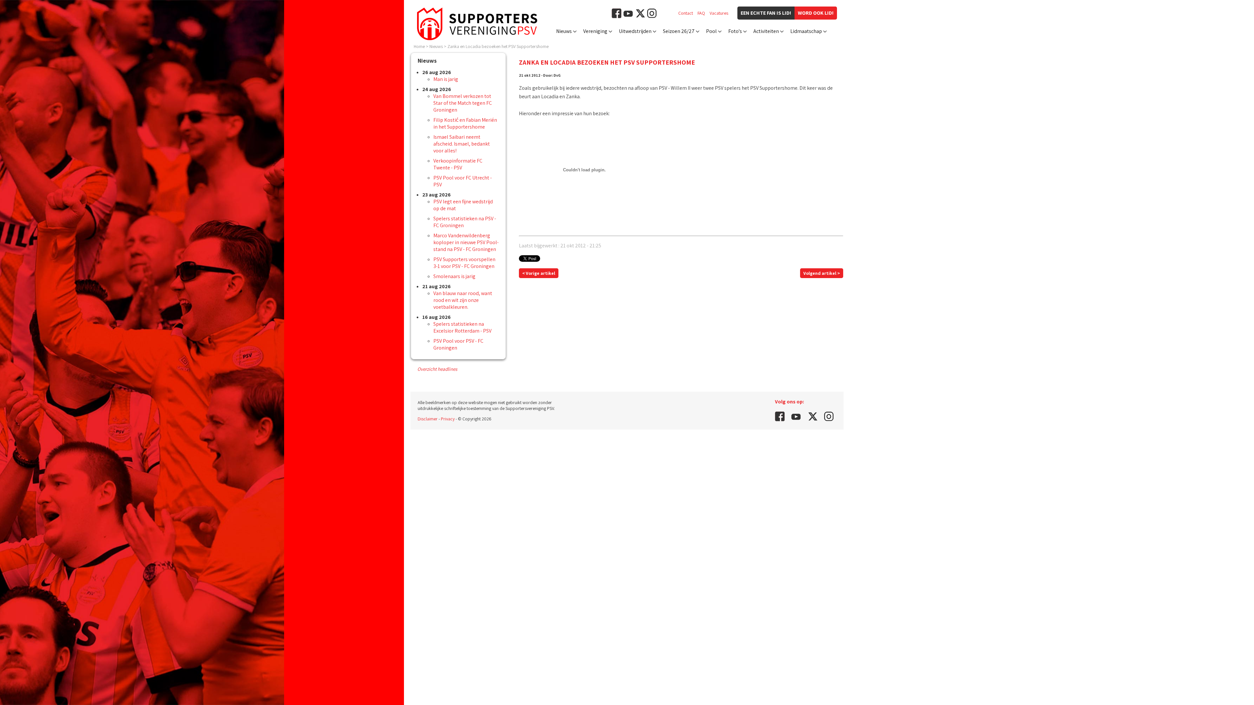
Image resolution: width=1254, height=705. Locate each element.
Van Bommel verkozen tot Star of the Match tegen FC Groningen (462, 103)
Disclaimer (428, 419)
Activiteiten (766, 31)
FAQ (701, 13)
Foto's (735, 31)
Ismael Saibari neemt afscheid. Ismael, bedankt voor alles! (461, 143)
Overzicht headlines (437, 369)
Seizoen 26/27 (679, 31)
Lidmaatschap (806, 31)
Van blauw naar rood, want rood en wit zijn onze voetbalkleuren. (462, 300)
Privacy (448, 419)
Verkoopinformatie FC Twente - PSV (457, 164)
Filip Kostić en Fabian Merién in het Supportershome (465, 123)
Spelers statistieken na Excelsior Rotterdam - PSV (462, 327)
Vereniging (595, 31)
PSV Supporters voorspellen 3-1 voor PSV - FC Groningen (464, 263)
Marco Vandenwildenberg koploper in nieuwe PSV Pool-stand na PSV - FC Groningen (466, 242)
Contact (685, 13)
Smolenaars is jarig (454, 276)
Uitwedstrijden (635, 31)
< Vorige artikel (538, 273)
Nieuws (564, 31)
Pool (711, 31)
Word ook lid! (816, 12)
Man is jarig (445, 79)
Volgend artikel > (821, 273)
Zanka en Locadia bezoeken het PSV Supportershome (498, 46)
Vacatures (719, 13)
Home (419, 46)
